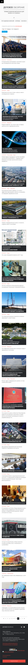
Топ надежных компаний (7, 21)
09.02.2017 (4, 188)
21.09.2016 (4, 539)
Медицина (9, 122)
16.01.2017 (4, 378)
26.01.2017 (4, 283)
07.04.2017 (4, 59)
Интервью (17, 21)
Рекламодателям (6, 655)
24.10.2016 (4, 506)
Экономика (9, 59)
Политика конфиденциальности (10, 643)
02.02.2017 (4, 252)
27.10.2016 (4, 474)
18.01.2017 (4, 346)
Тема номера (9, 154)
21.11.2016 (4, 411)
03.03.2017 (4, 90)
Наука (8, 90)
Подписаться (14, 661)
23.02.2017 (4, 122)
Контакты (5, 657)
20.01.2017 (4, 314)
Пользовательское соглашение (10, 644)
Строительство (10, 573)
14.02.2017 (4, 154)
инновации (18, 26)
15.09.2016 (4, 573)
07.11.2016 (4, 444)
